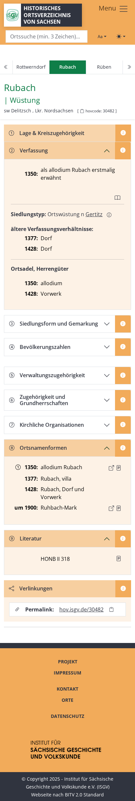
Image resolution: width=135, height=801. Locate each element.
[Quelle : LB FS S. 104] (118, 468)
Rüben (104, 67)
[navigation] (67, 67)
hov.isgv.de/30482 (81, 609)
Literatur (31, 538)
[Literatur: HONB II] (118, 558)
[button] (118, 467)
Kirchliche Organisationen (52, 424)
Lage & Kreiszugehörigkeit (51, 133)
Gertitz (94, 214)
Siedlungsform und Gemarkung (59, 323)
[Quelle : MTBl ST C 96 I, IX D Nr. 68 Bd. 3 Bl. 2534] (118, 508)
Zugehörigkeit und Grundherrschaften (44, 400)
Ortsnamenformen (43, 447)
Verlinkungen (35, 588)
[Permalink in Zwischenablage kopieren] (111, 609)
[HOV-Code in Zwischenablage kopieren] (82, 111)
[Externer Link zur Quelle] (111, 468)
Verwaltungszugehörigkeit (52, 375)
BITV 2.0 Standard (84, 794)
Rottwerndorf (31, 67)
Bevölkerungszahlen (45, 347)
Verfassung (34, 150)
